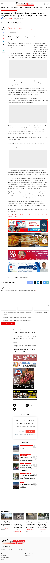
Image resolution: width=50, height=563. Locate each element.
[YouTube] (6, 546)
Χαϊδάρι (26, 277)
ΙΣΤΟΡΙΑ (29, 454)
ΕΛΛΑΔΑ (22, 463)
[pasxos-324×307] (23, 378)
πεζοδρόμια (21, 277)
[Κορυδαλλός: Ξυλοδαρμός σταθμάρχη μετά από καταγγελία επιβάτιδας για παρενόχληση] (18, 516)
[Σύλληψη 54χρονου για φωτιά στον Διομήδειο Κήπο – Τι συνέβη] (6, 516)
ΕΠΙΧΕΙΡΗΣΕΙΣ (23, 445)
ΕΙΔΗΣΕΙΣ (3, 10)
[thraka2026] (25, 357)
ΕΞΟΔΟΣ (22, 482)
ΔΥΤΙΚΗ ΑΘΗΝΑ (24, 454)
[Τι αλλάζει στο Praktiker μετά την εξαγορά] (16, 448)
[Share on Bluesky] (16, 23)
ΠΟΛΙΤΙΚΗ (8, 10)
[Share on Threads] (13, 23)
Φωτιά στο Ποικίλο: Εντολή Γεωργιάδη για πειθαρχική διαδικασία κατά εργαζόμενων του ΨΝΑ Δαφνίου (28, 468)
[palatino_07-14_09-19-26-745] (28, 240)
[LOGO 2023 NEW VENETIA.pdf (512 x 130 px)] (28, 255)
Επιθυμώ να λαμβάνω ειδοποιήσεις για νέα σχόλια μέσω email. (17, 317)
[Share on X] (11, 23)
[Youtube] (19, 409)
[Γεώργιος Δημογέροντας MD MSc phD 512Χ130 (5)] (28, 267)
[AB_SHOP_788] (28, 225)
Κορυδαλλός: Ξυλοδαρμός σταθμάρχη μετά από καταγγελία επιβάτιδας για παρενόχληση (17, 525)
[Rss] (10, 546)
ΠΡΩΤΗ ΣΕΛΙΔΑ (14, 10)
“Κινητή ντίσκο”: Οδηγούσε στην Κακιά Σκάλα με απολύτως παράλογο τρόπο (30, 524)
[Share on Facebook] (8, 23)
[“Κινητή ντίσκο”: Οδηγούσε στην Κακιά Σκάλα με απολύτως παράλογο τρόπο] (31, 516)
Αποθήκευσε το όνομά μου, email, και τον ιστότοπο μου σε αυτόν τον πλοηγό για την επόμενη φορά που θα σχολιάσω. (25, 313)
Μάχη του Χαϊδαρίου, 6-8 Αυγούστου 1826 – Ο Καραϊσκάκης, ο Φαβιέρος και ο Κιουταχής (28, 459)
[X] (4, 546)
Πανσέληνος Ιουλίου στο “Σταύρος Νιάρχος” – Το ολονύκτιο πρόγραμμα (28, 486)
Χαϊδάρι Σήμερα (8, 18)
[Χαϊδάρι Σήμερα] (24, 4)
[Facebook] (19, 405)
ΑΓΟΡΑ (22, 473)
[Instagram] (31, 405)
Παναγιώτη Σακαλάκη (20, 550)
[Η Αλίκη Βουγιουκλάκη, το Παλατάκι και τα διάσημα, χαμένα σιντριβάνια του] (43, 516)
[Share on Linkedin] (3, 41)
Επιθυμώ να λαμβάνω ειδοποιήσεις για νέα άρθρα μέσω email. (17, 320)
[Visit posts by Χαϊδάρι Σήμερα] (2, 18)
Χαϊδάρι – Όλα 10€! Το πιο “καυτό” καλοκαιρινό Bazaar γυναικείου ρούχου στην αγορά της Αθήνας (28, 477)
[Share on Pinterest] (3, 38)
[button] (2, 4)
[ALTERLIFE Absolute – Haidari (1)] (25, 394)
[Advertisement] (28, 69)
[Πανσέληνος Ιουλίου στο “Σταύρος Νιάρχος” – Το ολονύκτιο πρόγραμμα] (16, 485)
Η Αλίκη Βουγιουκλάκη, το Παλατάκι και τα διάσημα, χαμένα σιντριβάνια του (42, 524)
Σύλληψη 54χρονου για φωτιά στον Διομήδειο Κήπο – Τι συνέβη (6, 523)
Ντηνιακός (15, 277)
